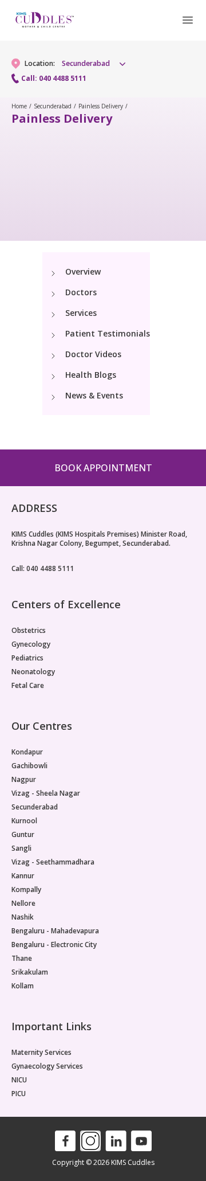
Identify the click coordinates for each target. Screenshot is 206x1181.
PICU (18, 1093)
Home (19, 106)
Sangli (21, 848)
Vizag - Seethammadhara (52, 862)
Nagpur (23, 779)
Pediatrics (27, 658)
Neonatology (33, 671)
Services (81, 312)
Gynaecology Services (47, 1066)
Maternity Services (41, 1052)
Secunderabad (53, 106)
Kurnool (24, 821)
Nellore (23, 903)
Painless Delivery (100, 106)
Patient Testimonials (107, 333)
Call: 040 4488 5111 (53, 78)
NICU (19, 1080)
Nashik (22, 917)
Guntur (22, 834)
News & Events (94, 395)
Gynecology (30, 644)
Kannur (22, 876)
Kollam (22, 986)
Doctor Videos (93, 354)
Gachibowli (29, 766)
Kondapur (27, 752)
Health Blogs (90, 374)
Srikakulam (29, 972)
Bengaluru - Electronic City (54, 944)
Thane (21, 958)
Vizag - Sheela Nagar (45, 793)
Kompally (26, 889)
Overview (83, 271)
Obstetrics (28, 630)
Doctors (81, 292)
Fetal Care (27, 685)
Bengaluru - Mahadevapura (55, 931)
